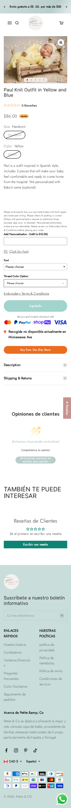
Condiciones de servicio (50, 681)
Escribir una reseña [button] (35, 544)
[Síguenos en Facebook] (6, 750)
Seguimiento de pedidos (15, 697)
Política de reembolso (47, 660)
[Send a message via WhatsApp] (62, 799)
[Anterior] (4, 7)
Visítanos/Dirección (17, 663)
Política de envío (51, 671)
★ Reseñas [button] (67, 408)
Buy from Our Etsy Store (35, 350)
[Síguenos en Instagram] (16, 750)
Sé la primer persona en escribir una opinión (35, 460)
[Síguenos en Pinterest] (25, 750)
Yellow (12, 154)
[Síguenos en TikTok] (35, 750)
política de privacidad (46, 647)
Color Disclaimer (16, 686)
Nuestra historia (15, 644)
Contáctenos (12, 652)
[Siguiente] (66, 7)
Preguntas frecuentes (11, 676)
